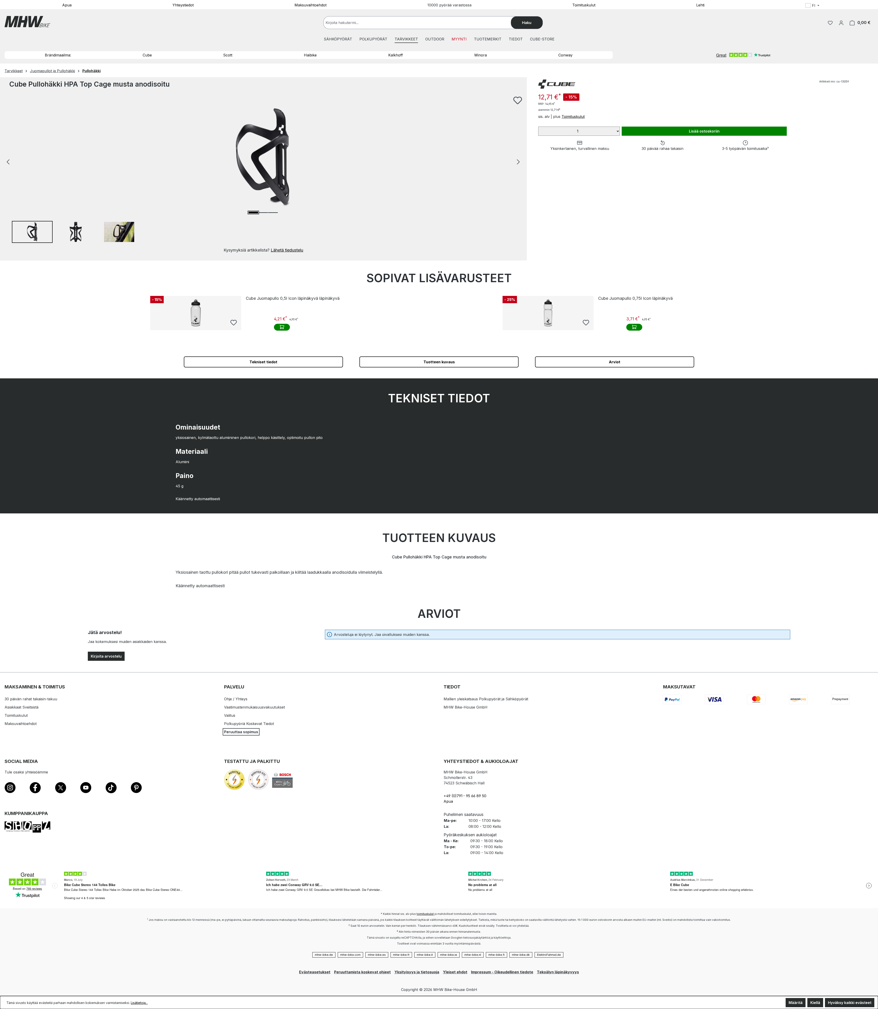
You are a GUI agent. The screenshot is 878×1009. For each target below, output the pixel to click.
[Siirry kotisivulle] (27, 21)
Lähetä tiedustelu (287, 250)
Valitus (229, 715)
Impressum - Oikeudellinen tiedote (502, 972)
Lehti (700, 5)
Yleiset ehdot (455, 972)
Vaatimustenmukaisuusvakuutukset (254, 707)
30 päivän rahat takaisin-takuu (31, 699)
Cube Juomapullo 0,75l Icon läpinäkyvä (635, 298)
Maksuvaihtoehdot (310, 5)
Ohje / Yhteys (235, 699)
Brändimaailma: (58, 55)
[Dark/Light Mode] (842, 6)
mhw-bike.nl (472, 954)
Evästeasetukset (314, 972)
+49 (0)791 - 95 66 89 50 (465, 796)
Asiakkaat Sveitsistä (21, 707)
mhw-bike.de (324, 954)
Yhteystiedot (183, 5)
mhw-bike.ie (448, 954)
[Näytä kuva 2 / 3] (263, 212)
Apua (67, 5)
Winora (480, 55)
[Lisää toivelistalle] (517, 100)
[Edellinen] (8, 161)
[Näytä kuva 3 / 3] (273, 212)
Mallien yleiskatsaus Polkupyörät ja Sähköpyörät (486, 699)
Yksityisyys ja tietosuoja (416, 972)
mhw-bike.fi (496, 954)
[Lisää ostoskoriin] (282, 327)
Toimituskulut (583, 5)
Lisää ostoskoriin (704, 131)
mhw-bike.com (350, 954)
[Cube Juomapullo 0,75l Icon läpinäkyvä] (548, 313)
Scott (227, 55)
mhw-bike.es (377, 954)
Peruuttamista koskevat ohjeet (362, 972)
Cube (147, 55)
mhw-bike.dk (521, 954)
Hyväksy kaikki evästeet (849, 1002)
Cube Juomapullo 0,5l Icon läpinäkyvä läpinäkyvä (293, 298)
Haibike (310, 55)
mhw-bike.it (425, 954)
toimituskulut (425, 914)
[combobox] (421, 22)
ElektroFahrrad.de (549, 954)
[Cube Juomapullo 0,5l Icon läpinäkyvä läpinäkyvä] (195, 313)
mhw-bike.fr (401, 954)
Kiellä (815, 1002)
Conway (565, 55)
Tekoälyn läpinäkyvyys (558, 972)
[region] (263, 174)
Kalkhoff (395, 55)
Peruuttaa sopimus (241, 732)
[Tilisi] (841, 22)
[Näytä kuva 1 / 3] (253, 212)
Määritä (796, 1002)
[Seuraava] (518, 161)
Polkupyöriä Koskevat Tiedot (249, 723)
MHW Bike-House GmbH (465, 707)
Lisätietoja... (139, 1003)
